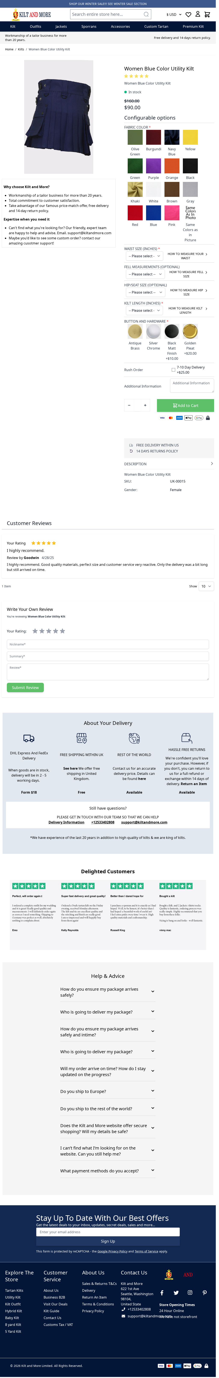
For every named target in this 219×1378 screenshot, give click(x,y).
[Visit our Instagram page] (192, 1292)
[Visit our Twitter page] (178, 1292)
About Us (51, 1290)
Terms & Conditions (98, 1304)
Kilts (21, 49)
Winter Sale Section (130, 4)
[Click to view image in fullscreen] (59, 117)
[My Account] (197, 13)
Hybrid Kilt (13, 1311)
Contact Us (52, 1317)
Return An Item (94, 1297)
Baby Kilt (12, 1317)
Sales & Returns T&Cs (99, 1283)
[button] (137, 76)
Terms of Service (146, 1251)
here (142, 778)
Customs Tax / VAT (58, 1324)
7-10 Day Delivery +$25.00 (191, 370)
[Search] (146, 14)
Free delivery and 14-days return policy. (182, 38)
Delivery (88, 1290)
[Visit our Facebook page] (163, 1292)
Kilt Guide (51, 1311)
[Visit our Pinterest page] (206, 1292)
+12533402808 (139, 1309)
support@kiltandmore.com (144, 822)
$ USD (171, 14)
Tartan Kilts (14, 1290)
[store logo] (30, 14)
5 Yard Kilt (13, 1331)
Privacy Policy (93, 1311)
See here (70, 768)
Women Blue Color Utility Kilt (49, 49)
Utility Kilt (13, 1297)
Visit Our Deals (56, 1304)
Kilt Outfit (13, 1304)
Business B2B (54, 1297)
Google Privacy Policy (112, 1251)
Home (9, 49)
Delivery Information (66, 822)
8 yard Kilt (13, 1324)
